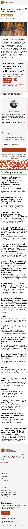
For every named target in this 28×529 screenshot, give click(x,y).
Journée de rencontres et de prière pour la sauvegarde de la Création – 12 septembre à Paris (14, 285)
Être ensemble (5, 480)
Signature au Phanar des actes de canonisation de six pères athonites (13, 356)
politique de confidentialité (11, 156)
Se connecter (10, 80)
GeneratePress (14, 526)
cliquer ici (21, 84)
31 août (4, 317)
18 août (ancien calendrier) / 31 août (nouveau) (13, 327)
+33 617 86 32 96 (5, 490)
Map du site (22, 526)
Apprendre (4, 478)
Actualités (4, 476)
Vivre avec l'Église (7, 15)
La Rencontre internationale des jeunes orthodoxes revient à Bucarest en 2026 (13, 415)
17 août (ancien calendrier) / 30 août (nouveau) (13, 379)
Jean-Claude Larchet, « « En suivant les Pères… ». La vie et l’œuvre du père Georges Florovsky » (13, 200)
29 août (4, 390)
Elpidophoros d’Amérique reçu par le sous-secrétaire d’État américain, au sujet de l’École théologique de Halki (13, 431)
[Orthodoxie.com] (7, 2)
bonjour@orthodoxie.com (8, 492)
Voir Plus (5, 513)
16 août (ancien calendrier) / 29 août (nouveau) (13, 402)
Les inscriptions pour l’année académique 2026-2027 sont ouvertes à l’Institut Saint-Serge (13, 340)
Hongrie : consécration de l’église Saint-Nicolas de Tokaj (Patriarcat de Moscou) (14, 214)
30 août (4, 367)
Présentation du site (7, 521)
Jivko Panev (14, 111)
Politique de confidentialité (9, 523)
